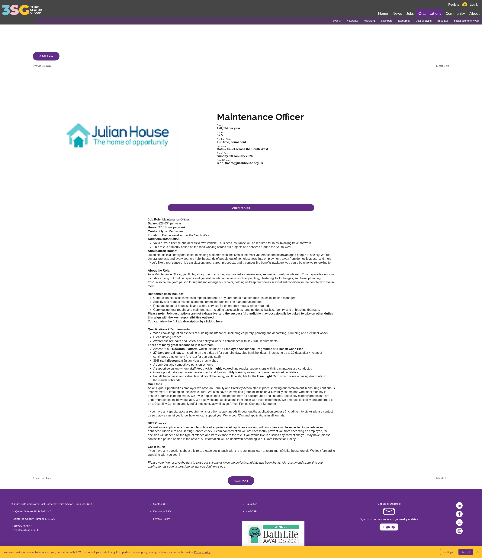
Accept (466, 552)
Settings (448, 552)
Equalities (251, 503)
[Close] (477, 552)
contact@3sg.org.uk (27, 529)
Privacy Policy (161, 518)
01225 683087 (23, 526)
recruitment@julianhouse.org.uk (287, 450)
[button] (455, 13)
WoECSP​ (251, 511)
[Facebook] (459, 514)
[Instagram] (459, 531)
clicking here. (213, 321)
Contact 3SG (161, 503)
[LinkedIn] (459, 505)
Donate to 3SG (162, 511)
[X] (459, 522)
